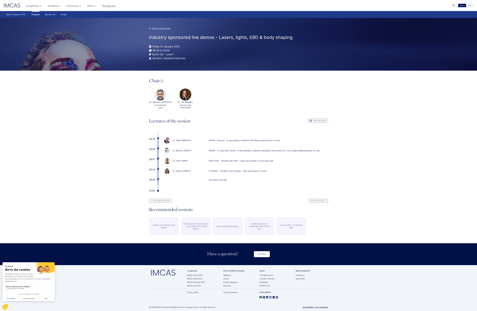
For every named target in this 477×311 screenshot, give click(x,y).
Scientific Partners (267, 279)
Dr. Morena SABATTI (182, 150)
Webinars (227, 275)
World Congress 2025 (15, 14)
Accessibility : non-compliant (315, 307)
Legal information (230, 292)
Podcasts (227, 286)
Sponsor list (50, 14)
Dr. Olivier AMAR (180, 161)
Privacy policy (193, 292)
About (90, 6)
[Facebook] (261, 297)
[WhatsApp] (274, 297)
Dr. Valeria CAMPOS (182, 171)
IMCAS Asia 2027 (194, 286)
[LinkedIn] (267, 297)
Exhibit (64, 14)
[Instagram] (264, 297)
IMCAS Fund (265, 286)
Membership (109, 6)
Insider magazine (230, 282)
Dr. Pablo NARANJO (182, 140)
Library (226, 279)
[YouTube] (270, 297)
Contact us (300, 275)
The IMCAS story (266, 275)
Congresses (32, 6)
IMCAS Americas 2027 (196, 282)
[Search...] (453, 5)
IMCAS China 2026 (194, 275)
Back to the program (161, 28)
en (470, 5)
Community (72, 6)
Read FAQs (300, 279)
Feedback (264, 282)
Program (36, 14)
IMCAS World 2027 (194, 279)
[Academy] (54, 6)
